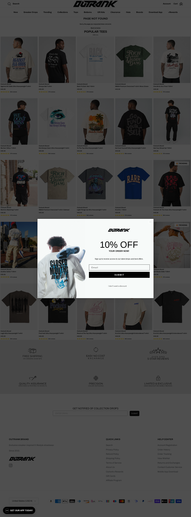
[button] (19, 510)
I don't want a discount (117, 286)
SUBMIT (119, 275)
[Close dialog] (150, 222)
